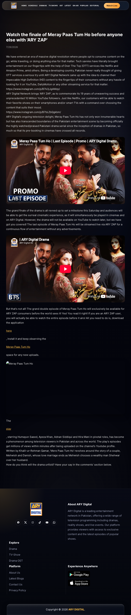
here (9, 330)
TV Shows (53, 6)
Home (24, 6)
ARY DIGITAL (76, 609)
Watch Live (111, 5)
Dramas (43, 6)
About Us (14, 572)
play (8, 428)
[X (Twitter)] (25, 522)
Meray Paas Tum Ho (18, 346)
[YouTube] (47, 522)
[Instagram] (32, 522)
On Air (75, 6)
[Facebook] (18, 522)
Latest (68, 6)
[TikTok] (40, 522)
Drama (13, 548)
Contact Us (15, 584)
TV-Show (14, 554)
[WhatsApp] (54, 522)
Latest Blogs (16, 578)
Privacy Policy (17, 590)
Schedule (33, 6)
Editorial (94, 6)
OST (61, 6)
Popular (84, 6)
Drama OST (16, 560)
